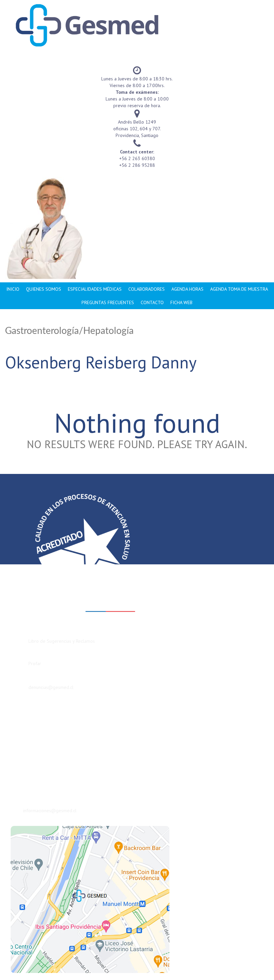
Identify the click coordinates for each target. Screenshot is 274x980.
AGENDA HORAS (187, 289)
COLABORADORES (146, 289)
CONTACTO (152, 302)
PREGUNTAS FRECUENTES (108, 302)
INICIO (12, 289)
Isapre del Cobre (35, 751)
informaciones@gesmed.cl (50, 811)
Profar (34, 663)
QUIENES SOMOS (43, 289)
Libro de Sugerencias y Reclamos (61, 641)
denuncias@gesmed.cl (51, 687)
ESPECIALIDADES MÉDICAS (95, 289)
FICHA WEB (181, 302)
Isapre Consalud (34, 741)
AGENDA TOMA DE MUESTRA (239, 289)
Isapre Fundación (35, 721)
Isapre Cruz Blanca (37, 711)
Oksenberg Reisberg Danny (100, 362)
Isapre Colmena (34, 731)
